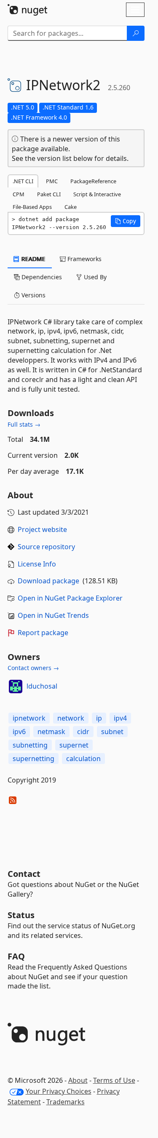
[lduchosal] (15, 686)
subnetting (30, 745)
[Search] (136, 33)
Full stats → (24, 424)
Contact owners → (33, 668)
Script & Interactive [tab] (97, 194)
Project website (42, 529)
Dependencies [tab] (41, 277)
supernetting (33, 758)
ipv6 (19, 731)
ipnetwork (29, 718)
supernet (73, 745)
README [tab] (33, 259)
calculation (83, 758)
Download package (48, 580)
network (70, 718)
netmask (51, 731)
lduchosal (42, 686)
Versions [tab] (33, 295)
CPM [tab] (18, 194)
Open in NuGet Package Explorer (70, 598)
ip (99, 718)
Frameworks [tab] (84, 259)
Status (21, 915)
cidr (83, 731)
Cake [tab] (70, 207)
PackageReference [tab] (93, 181)
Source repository (46, 546)
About (78, 1080)
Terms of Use (114, 1080)
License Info (37, 564)
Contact (24, 873)
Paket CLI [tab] (49, 194)
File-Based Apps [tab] (32, 207)
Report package (43, 632)
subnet (112, 731)
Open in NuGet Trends (53, 615)
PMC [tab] (52, 181)
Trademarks (65, 1101)
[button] (125, 221)
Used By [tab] (94, 277)
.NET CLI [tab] (23, 181)
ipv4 (120, 718)
